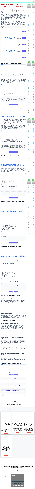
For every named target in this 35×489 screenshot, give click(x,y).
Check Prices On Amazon (13, 197)
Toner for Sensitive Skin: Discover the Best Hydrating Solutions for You (12, 386)
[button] (33, 1)
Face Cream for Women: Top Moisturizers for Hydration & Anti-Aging (6, 448)
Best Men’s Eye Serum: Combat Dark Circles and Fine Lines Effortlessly (11, 381)
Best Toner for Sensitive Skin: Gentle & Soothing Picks (10, 390)
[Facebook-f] (17, 483)
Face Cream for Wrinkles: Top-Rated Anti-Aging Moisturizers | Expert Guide (6, 425)
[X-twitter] (20, 483)
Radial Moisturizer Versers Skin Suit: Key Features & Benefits (33, 134)
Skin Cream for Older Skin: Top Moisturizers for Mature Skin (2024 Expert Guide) (28, 137)
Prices (24, 31)
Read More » (29, 58)
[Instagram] (18, 483)
